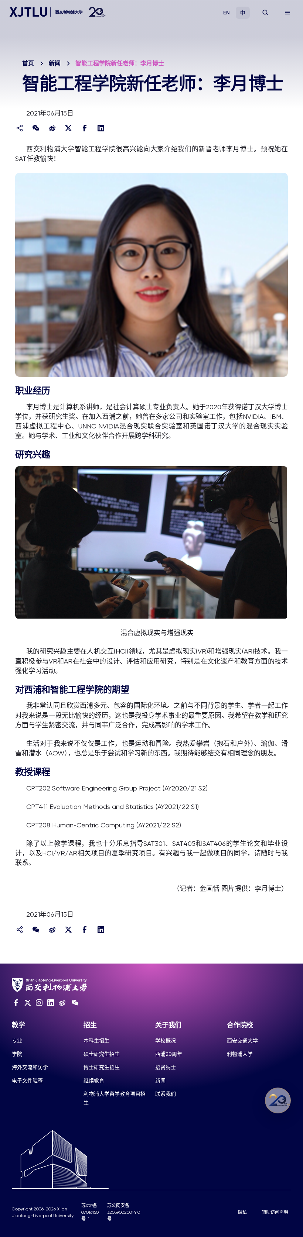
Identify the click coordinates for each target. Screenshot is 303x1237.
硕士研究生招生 (102, 1054)
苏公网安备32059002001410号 (123, 1212)
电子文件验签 (27, 1080)
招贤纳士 (165, 1067)
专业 (17, 1041)
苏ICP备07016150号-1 (90, 1212)
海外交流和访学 (30, 1067)
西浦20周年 (168, 1054)
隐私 (242, 1212)
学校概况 (165, 1041)
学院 (17, 1054)
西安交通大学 (242, 1041)
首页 (28, 63)
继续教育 (94, 1080)
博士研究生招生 (102, 1067)
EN (226, 13)
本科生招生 (96, 1041)
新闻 (55, 63)
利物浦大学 (240, 1054)
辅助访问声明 (275, 1212)
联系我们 (165, 1094)
